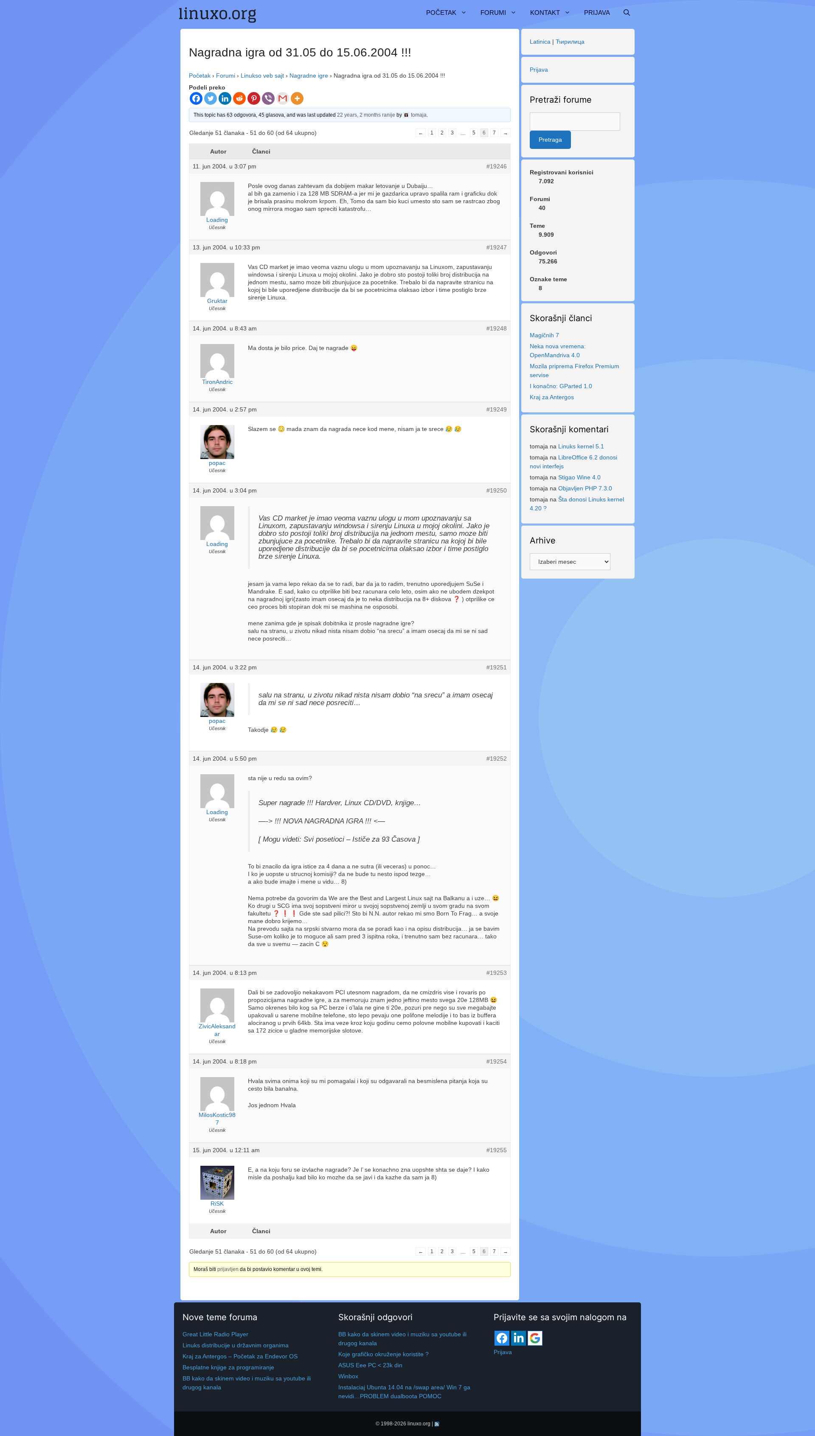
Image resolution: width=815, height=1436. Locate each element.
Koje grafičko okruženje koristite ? (383, 1354)
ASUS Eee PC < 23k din (370, 1365)
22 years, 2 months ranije (366, 115)
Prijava (597, 12)
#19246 (496, 166)
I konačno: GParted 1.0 (561, 386)
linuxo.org (419, 1424)
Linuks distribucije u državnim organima (236, 1345)
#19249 (496, 409)
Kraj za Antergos (552, 397)
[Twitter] (210, 98)
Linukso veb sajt (262, 75)
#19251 (496, 667)
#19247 (496, 247)
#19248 (496, 328)
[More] (297, 98)
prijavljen (228, 1269)
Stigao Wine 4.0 (579, 477)
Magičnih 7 (544, 335)
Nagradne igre (308, 75)
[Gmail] (282, 98)
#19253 (496, 972)
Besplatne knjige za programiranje (228, 1367)
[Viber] (268, 98)
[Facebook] (196, 98)
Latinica (540, 41)
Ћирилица (570, 41)
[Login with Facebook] (502, 1338)
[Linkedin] (225, 98)
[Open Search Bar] (627, 12)
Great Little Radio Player (215, 1334)
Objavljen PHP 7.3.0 (585, 488)
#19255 (496, 1150)
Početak (441, 12)
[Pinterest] (253, 98)
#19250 (496, 490)
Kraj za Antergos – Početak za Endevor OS (240, 1356)
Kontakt (545, 12)
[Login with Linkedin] (518, 1338)
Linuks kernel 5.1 (581, 446)
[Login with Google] (535, 1338)
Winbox (348, 1376)
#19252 (496, 758)
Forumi (493, 12)
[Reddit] (239, 98)
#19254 (496, 1061)
